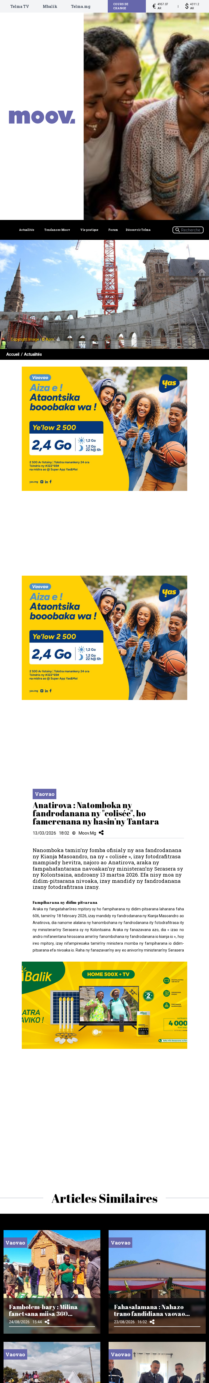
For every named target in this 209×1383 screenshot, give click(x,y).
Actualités (26, 230)
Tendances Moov (57, 230)
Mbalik (50, 6)
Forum (113, 230)
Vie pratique (89, 230)
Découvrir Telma (138, 230)
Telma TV (19, 6)
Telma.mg (80, 6)
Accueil (12, 354)
